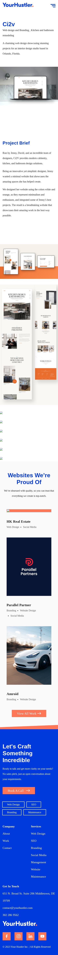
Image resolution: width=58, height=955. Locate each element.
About (6, 833)
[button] (19, 790)
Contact (7, 848)
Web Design (38, 833)
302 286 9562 (11, 915)
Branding (36, 848)
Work (6, 840)
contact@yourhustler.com (18, 907)
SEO (33, 840)
